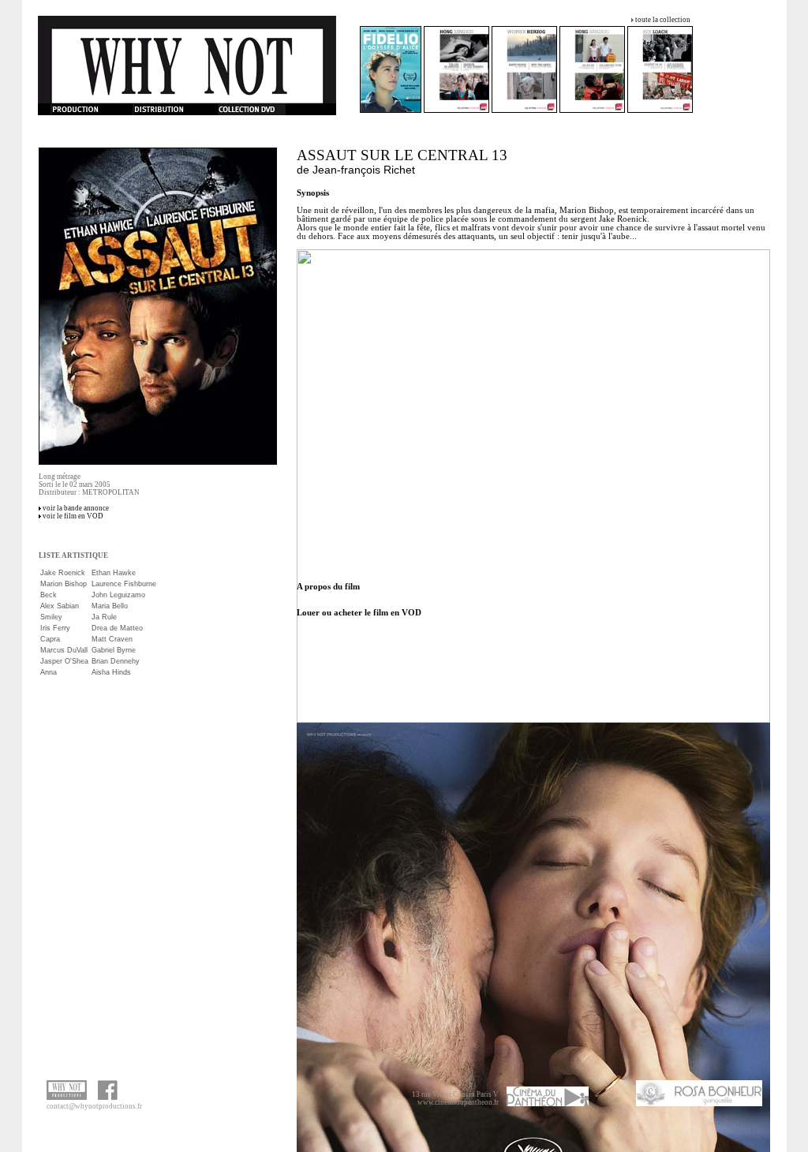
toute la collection (662, 20)
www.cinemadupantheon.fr (458, 1102)
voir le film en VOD (73, 516)
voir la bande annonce (76, 508)
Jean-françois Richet (363, 169)
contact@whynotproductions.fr (94, 1106)
